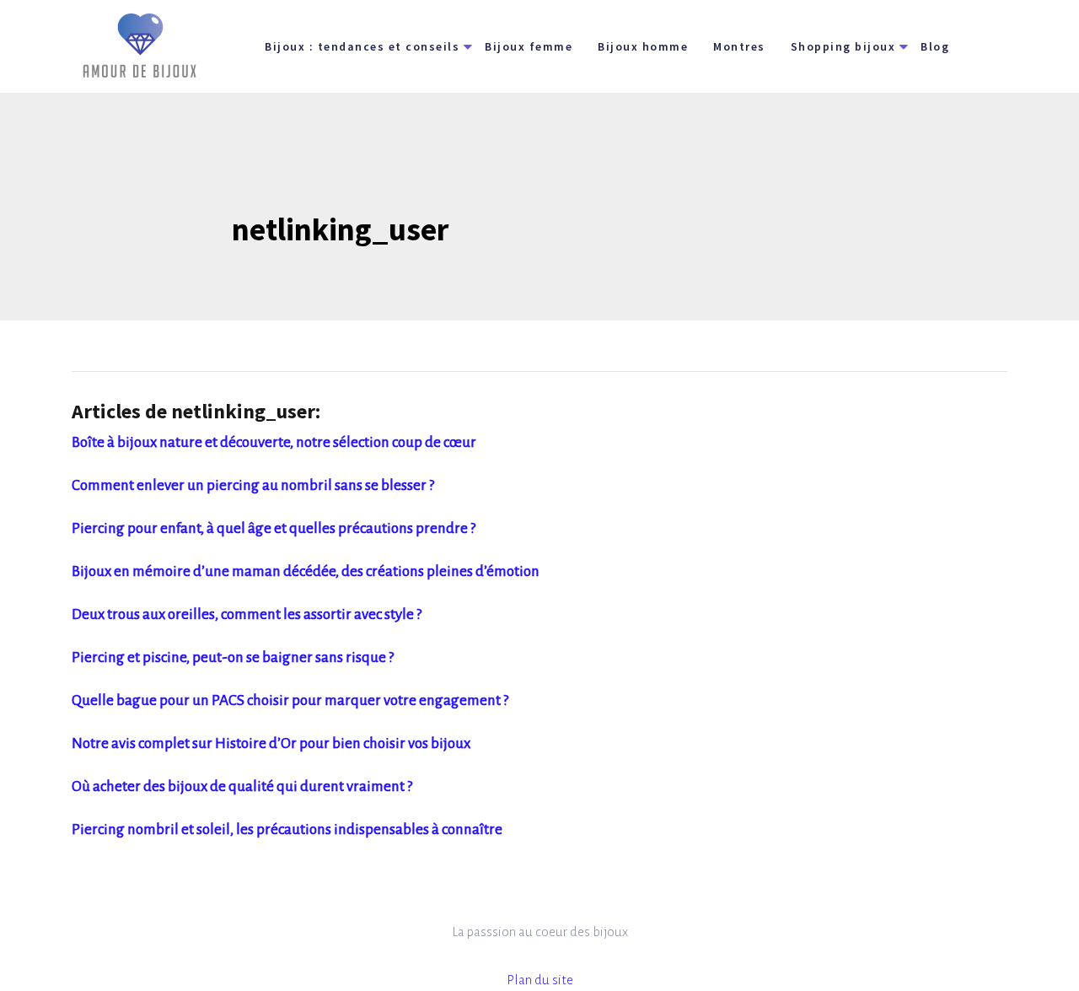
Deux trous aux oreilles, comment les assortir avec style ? (246, 614)
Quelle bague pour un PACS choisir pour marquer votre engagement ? (290, 700)
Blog (935, 46)
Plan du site (540, 979)
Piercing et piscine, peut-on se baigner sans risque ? (233, 657)
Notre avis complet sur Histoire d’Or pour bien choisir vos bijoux (271, 743)
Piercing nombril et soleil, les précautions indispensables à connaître (287, 829)
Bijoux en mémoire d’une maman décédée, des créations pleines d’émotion (306, 571)
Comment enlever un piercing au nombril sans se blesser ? (253, 485)
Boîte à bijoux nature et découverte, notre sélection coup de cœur (274, 442)
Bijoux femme (528, 46)
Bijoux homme (643, 46)
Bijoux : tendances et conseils (362, 46)
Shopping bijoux (843, 46)
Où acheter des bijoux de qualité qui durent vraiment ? (242, 786)
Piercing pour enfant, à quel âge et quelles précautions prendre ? (273, 528)
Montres (739, 46)
